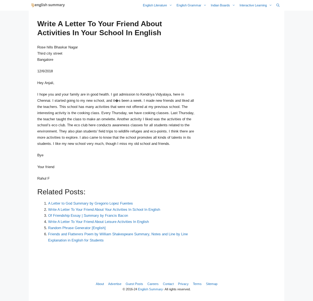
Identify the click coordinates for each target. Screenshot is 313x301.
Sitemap (211, 284)
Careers (153, 284)
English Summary (150, 289)
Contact (168, 284)
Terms (197, 284)
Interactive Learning (253, 5)
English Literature (155, 5)
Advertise (114, 284)
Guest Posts (134, 284)
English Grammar (189, 5)
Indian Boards (220, 5)
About (100, 284)
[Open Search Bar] (278, 5)
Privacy (183, 284)
